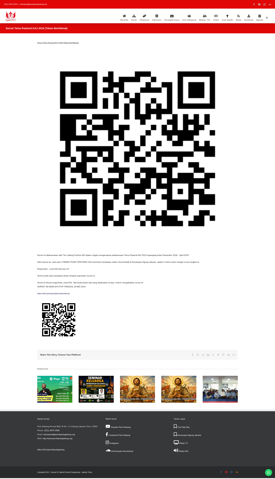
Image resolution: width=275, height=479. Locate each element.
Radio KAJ (183, 451)
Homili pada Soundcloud (122, 451)
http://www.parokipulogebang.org (57, 438)
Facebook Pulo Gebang (119, 435)
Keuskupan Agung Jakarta (189, 435)
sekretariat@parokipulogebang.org (33, 4)
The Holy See (183, 427)
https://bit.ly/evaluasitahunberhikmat (53, 293)
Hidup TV (183, 443)
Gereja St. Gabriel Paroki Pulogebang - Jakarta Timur (71, 472)
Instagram (114, 443)
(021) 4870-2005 (52, 430)
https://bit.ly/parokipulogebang (50, 449)
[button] (267, 17)
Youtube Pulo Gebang (120, 427)
